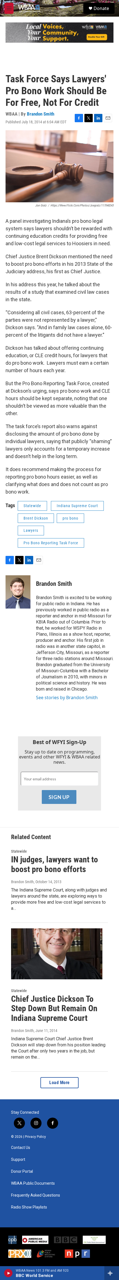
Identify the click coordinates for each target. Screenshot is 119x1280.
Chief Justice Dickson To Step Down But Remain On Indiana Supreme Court (54, 1008)
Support (18, 1160)
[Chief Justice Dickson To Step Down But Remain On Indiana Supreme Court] (56, 953)
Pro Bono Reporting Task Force (51, 543)
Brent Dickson (36, 518)
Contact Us (20, 1148)
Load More (59, 1082)
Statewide (32, 506)
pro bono (70, 518)
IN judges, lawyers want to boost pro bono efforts (54, 864)
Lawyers (31, 530)
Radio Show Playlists (29, 1207)
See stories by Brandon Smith (67, 697)
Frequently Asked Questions (35, 1195)
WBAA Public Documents (33, 1183)
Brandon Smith (40, 114)
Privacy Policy (35, 1137)
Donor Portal (22, 1171)
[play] (8, 1273)
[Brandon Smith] (18, 592)
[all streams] (111, 1273)
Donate (101, 8)
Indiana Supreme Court (77, 506)
